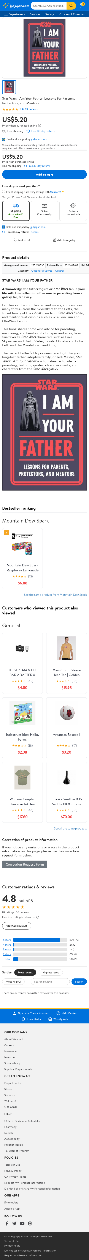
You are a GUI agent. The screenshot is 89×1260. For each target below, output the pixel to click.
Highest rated (51, 972)
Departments (17, 14)
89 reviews (31, 109)
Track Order (34, 1019)
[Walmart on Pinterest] (30, 1224)
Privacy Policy (13, 1171)
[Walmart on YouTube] (22, 1224)
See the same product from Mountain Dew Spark (55, 594)
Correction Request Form (25, 864)
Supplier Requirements (18, 1069)
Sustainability (12, 1063)
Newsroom (10, 1051)
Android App (12, 1208)
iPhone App (11, 1202)
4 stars (7, 944)
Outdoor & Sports (41, 270)
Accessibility (12, 1139)
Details (34, 232)
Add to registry (66, 240)
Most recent (25, 972)
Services (35, 14)
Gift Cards (10, 1107)
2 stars (7, 954)
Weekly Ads (60, 1019)
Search (79, 981)
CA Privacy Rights (15, 1176)
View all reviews (16, 926)
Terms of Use (12, 1165)
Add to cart (44, 174)
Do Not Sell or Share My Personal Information (32, 1188)
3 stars (7, 949)
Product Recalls (13, 1145)
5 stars (7, 939)
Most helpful (13, 981)
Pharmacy (10, 1127)
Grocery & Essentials (71, 14)
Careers (9, 1045)
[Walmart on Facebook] (6, 1224)
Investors (9, 1057)
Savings (49, 14)
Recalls (8, 1133)
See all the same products (70, 828)
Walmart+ (10, 1101)
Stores (8, 1089)
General (59, 270)
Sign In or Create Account (33, 1013)
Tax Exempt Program (16, 1151)
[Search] (71, 6)
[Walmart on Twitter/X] (14, 1224)
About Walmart (13, 1039)
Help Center (69, 1013)
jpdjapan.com (39, 139)
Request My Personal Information (24, 1183)
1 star (8, 959)
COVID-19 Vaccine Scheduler (22, 1121)
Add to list (24, 240)
